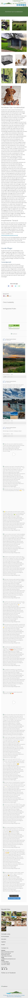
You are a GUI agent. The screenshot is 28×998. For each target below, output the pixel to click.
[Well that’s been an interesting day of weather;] (14, 793)
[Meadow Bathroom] (14, 923)
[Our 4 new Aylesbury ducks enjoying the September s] (14, 702)
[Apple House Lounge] (19, 918)
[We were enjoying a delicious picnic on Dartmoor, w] (14, 770)
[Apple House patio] (14, 918)
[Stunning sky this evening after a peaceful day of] (14, 635)
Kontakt (3, 944)
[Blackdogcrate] (7, 60)
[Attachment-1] (14, 42)
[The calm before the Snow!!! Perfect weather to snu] (14, 544)
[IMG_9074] (7, 75)
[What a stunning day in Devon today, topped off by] (14, 883)
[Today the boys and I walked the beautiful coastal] (14, 454)
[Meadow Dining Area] (24, 923)
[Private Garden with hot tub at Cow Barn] (3, 923)
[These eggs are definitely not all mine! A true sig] (14, 860)
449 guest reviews (16, 327)
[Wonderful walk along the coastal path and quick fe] (14, 567)
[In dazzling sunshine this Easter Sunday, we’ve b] (14, 815)
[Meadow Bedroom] (19, 923)
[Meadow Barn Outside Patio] (3, 928)
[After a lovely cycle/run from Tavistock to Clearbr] (14, 838)
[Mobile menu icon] (2, 3)
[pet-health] (21, 60)
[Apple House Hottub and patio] (24, 918)
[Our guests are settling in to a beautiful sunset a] (14, 680)
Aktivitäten (3, 939)
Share (12, 374)
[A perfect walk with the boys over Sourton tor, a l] (14, 612)
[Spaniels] (19, 25)
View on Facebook (6, 374)
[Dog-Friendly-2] (11, 95)
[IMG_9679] (5, 25)
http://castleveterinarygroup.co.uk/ (9, 235)
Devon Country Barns (11, 339)
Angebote (3, 941)
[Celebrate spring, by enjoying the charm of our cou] (14, 499)
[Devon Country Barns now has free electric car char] (14, 725)
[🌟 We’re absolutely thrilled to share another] (14, 522)
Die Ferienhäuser (5, 936)
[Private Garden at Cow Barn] (8, 923)
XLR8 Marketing (17, 996)
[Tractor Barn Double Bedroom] (3, 918)
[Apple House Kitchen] (8, 918)
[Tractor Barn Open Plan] (24, 913)
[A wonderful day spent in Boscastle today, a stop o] (14, 477)
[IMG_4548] (21, 75)
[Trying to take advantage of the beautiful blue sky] (14, 747)
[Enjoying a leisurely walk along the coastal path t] (14, 590)
